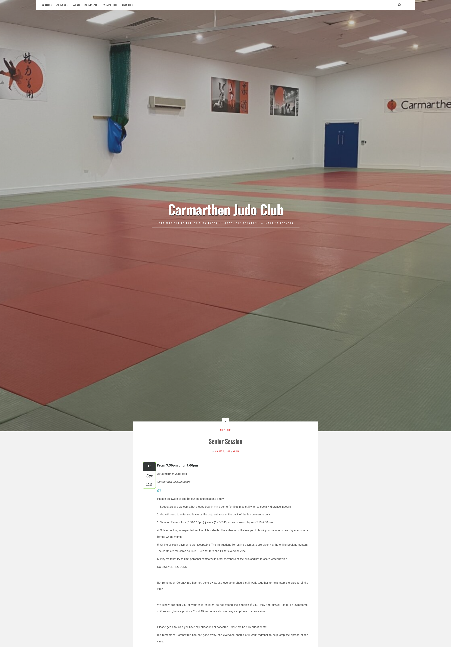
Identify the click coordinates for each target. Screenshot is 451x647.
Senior (225, 430)
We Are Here (110, 5)
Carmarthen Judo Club (225, 209)
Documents (90, 5)
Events (76, 5)
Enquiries (127, 5)
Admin (236, 451)
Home (48, 5)
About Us (61, 5)
